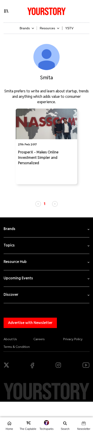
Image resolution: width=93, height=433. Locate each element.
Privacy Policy (73, 339)
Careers (39, 339)
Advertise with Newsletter (30, 322)
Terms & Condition (17, 347)
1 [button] (44, 203)
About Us (10, 339)
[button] (38, 204)
